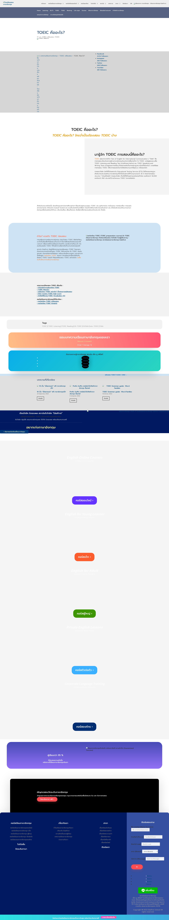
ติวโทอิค (86, 326)
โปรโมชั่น (93, 3)
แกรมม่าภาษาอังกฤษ (42, 15)
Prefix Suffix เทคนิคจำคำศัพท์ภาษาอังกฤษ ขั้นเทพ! (82, 393)
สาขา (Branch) (136, 851)
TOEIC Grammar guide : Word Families (117, 392)
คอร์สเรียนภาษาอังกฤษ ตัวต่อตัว (84, 631)
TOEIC (63, 10)
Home (39, 10)
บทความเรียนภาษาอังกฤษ (49, 56)
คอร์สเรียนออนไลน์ (71, 3)
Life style (77, 10)
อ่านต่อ (40, 398)
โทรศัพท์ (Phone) (137, 837)
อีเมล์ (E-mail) (136, 844)
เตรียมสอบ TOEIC (53, 37)
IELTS (51, 10)
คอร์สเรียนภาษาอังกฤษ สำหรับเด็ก (85, 518)
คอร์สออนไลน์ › (84, 500)
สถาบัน (102, 3)
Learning (45, 10)
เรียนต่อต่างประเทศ (105, 10)
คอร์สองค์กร (84, 3)
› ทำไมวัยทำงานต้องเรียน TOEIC (48, 287)
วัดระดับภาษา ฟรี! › (47, 799)
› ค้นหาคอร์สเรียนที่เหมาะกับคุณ (14, 432)
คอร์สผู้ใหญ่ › (84, 614)
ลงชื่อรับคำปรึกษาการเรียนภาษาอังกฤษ (59, 258)
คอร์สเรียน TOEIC (50, 255)
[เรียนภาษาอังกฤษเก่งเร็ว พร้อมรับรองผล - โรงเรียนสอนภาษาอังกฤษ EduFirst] (128, 411)
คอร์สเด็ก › (84, 557)
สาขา (116, 3)
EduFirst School (154, 910)
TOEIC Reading (67, 326)
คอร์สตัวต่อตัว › (84, 670)
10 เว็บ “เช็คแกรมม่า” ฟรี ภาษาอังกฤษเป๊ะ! (51, 392)
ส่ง (137, 867)
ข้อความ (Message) (138, 859)
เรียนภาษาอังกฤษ (93, 10)
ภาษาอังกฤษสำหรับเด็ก (56, 15)
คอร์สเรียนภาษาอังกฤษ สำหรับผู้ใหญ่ (84, 574)
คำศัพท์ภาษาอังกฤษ (118, 10)
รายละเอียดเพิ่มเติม (108, 917)
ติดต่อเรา (125, 3)
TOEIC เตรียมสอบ (66, 56)
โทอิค (101, 326)
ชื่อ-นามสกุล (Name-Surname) (142, 827)
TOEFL (57, 10)
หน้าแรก (43, 3)
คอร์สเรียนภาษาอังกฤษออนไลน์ (84, 461)
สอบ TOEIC (94, 326)
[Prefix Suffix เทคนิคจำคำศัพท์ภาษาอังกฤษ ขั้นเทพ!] (84, 388)
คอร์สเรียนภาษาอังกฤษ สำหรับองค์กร (84, 687)
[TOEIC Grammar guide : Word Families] (117, 388)
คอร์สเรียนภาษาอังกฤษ (55, 3)
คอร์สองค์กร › (84, 727)
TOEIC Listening (54, 326)
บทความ (110, 3)
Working (69, 10)
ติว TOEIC (78, 326)
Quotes (84, 10)
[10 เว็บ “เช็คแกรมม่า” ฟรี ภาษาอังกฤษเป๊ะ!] (52, 388)
